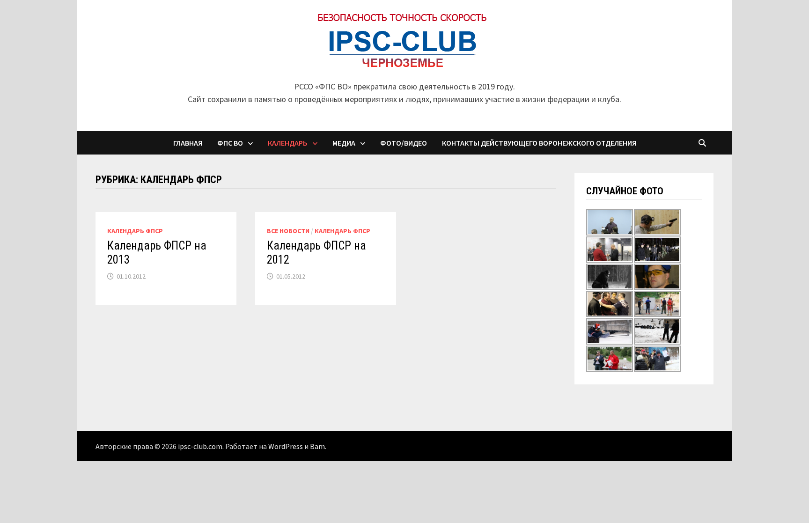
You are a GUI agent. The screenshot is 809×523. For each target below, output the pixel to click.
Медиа (343, 142)
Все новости (288, 231)
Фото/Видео (403, 142)
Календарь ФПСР (135, 231)
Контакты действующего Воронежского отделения (539, 142)
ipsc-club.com (200, 446)
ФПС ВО (230, 142)
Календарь (288, 142)
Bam (317, 446)
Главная (187, 142)
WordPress (285, 446)
